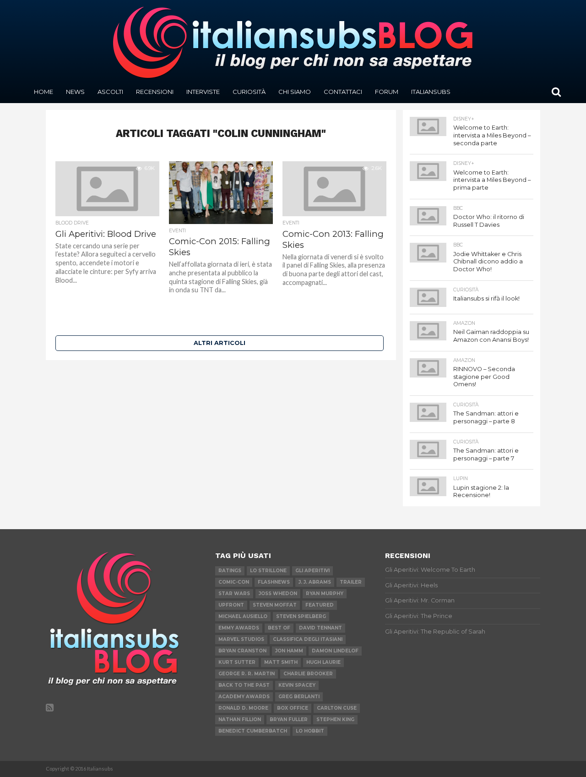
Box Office (292, 708)
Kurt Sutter (236, 662)
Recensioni (155, 91)
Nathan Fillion (239, 719)
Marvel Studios (241, 639)
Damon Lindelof (335, 651)
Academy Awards (244, 697)
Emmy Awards (238, 628)
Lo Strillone (268, 571)
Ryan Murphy (324, 593)
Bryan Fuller (289, 719)
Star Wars (234, 593)
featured (319, 605)
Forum (386, 91)
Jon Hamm (289, 651)
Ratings (229, 571)
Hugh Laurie (323, 662)
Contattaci (343, 91)
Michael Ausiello (242, 616)
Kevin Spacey (296, 685)
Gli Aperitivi (312, 571)
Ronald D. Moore (243, 708)
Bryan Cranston (242, 651)
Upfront (231, 605)
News (75, 91)
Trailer (351, 582)
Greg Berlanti (299, 697)
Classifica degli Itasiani (307, 639)
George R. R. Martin (246, 674)
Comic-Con (233, 582)
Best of (279, 628)
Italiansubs (430, 91)
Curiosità (249, 91)
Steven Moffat (275, 605)
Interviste (203, 91)
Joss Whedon (278, 593)
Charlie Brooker (308, 674)
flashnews (274, 582)
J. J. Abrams (314, 582)
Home (43, 91)
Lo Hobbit (310, 731)
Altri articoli (219, 342)
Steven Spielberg (301, 616)
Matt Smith (281, 662)
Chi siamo (294, 91)
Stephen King (335, 719)
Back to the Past (244, 685)
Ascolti (110, 91)
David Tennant (320, 628)
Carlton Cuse (337, 708)
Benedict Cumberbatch (252, 731)
